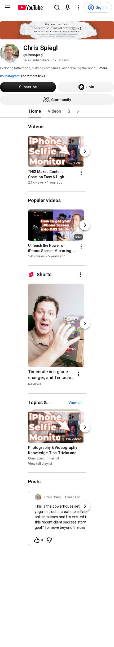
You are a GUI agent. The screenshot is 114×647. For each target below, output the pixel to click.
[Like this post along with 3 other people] (37, 540)
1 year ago (72, 497)
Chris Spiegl (36, 458)
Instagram (12, 76)
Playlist (54, 458)
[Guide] (7, 7)
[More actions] (81, 172)
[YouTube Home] (30, 7)
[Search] (57, 7)
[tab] (35, 111)
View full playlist (40, 464)
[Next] (85, 151)
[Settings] (78, 7)
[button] (78, 111)
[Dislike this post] (49, 540)
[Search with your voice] (67, 7)
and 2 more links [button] (33, 76)
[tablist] (57, 111)
